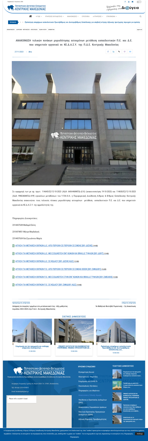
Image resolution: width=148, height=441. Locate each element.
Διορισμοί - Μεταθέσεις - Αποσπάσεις (27, 29)
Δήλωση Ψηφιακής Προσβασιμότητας (93, 419)
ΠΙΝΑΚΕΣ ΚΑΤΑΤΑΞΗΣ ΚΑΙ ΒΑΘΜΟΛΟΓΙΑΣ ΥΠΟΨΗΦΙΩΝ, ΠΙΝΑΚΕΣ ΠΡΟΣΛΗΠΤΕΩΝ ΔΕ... (74, 347)
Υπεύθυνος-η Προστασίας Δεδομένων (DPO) (93, 401)
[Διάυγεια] (123, 7)
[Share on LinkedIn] (113, 51)
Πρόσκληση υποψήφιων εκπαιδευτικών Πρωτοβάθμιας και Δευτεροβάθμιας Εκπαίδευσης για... (116, 348)
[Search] (140, 16)
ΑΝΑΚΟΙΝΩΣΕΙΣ (72, 16)
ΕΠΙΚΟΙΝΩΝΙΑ (110, 16)
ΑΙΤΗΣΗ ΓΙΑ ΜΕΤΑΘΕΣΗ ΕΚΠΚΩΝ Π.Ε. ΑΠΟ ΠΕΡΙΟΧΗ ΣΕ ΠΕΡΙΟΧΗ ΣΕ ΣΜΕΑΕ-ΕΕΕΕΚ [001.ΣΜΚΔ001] (60, 269)
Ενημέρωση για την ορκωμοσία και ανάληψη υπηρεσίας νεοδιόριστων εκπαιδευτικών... (132, 374)
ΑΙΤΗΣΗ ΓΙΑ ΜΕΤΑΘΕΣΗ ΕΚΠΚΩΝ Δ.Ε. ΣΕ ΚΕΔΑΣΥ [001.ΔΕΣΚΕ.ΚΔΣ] (47, 261)
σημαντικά (139, 29)
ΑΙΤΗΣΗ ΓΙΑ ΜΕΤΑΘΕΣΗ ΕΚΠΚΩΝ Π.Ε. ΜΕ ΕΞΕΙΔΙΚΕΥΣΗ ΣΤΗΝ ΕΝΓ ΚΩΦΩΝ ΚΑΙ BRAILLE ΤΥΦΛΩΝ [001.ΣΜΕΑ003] (66, 277)
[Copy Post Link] (119, 51)
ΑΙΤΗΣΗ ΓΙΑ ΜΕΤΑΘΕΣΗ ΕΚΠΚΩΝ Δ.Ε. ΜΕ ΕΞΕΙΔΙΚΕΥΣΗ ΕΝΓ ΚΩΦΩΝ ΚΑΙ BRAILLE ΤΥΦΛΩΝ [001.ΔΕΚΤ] (62, 253)
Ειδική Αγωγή (42, 29)
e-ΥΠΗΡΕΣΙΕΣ (97, 16)
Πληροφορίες (74, 437)
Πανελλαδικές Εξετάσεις (88, 386)
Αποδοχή (140, 434)
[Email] (132, 1)
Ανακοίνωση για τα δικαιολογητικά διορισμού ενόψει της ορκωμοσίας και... (133, 419)
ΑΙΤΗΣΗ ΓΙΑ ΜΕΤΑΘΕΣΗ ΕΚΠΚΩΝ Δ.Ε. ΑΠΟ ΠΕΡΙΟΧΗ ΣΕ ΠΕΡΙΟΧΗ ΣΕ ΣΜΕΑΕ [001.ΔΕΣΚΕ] (56, 245)
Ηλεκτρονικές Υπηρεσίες (88, 377)
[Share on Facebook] (108, 51)
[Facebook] (125, 1)
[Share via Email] (130, 51)
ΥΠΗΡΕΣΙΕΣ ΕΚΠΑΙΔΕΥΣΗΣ (53, 16)
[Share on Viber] (124, 51)
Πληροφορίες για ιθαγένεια (89, 391)
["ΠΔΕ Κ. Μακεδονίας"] (39, 371)
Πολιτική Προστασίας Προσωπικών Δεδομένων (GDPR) (92, 413)
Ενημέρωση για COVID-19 (88, 381)
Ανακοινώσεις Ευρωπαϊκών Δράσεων (92, 407)
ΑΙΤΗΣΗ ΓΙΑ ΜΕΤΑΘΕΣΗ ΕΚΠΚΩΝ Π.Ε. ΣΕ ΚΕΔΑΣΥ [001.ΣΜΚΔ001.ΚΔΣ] (48, 284)
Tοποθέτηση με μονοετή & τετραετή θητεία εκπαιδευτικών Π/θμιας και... (132, 385)
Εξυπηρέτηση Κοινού (86, 372)
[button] (21, 22)
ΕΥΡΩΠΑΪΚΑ (85, 16)
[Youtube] (128, 1)
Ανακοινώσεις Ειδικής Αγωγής (90, 395)
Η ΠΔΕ (38, 16)
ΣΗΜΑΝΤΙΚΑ (51, 29)
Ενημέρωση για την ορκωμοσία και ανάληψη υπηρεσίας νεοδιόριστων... (32, 347)
